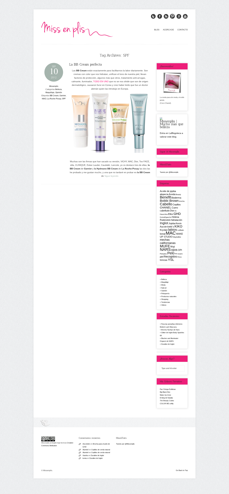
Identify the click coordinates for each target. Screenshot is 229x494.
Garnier (63, 96)
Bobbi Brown (169, 200)
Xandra (85, 455)
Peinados (163, 254)
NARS (165, 249)
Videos (163, 305)
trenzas (163, 260)
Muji (172, 246)
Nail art (164, 288)
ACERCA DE (168, 30)
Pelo (170, 253)
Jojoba (172, 223)
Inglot (164, 223)
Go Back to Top (182, 470)
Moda (163, 285)
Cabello (166, 204)
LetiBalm (180, 230)
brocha (181, 201)
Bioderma (176, 197)
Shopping (164, 299)
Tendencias (165, 302)
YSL (171, 259)
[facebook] (159, 16)
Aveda (172, 194)
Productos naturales (169, 296)
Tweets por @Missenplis (169, 172)
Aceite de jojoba (168, 191)
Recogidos (170, 256)
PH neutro (179, 254)
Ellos (170, 214)
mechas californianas (168, 241)
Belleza (58, 89)
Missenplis (53, 86)
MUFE (165, 246)
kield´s (170, 226)
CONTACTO (182, 30)
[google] (178, 16)
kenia (85, 458)
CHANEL (165, 207)
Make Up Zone (165, 395)
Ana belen (86, 444)
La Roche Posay (54, 99)
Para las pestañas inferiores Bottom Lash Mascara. (171, 325)
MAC (171, 233)
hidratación (176, 220)
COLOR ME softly (167, 403)
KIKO (44, 99)
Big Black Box (165, 392)
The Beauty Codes (167, 401)
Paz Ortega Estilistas (168, 389)
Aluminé (85, 450)
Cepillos (177, 204)
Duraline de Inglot (167, 344)
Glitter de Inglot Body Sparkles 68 (172, 334)
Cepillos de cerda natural (100, 450)
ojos (174, 249)
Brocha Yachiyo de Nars (170, 330)
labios (172, 229)
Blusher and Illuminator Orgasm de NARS (169, 339)
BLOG (156, 30)
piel (161, 256)
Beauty (178, 194)
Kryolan (164, 230)
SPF (64, 99)
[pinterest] (172, 16)
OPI (180, 250)
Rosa (179, 257)
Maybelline (177, 237)
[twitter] (153, 16)
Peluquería (165, 293)
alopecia (164, 194)
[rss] (166, 16)
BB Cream (54, 96)
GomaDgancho (165, 217)
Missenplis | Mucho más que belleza (171, 124)
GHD (177, 213)
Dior (172, 210)
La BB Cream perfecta (85, 64)
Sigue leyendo (111, 176)
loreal (162, 233)
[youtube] (185, 16)
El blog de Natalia (166, 398)
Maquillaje (49, 92)
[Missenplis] (77, 29)
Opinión (58, 92)
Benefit (165, 197)
